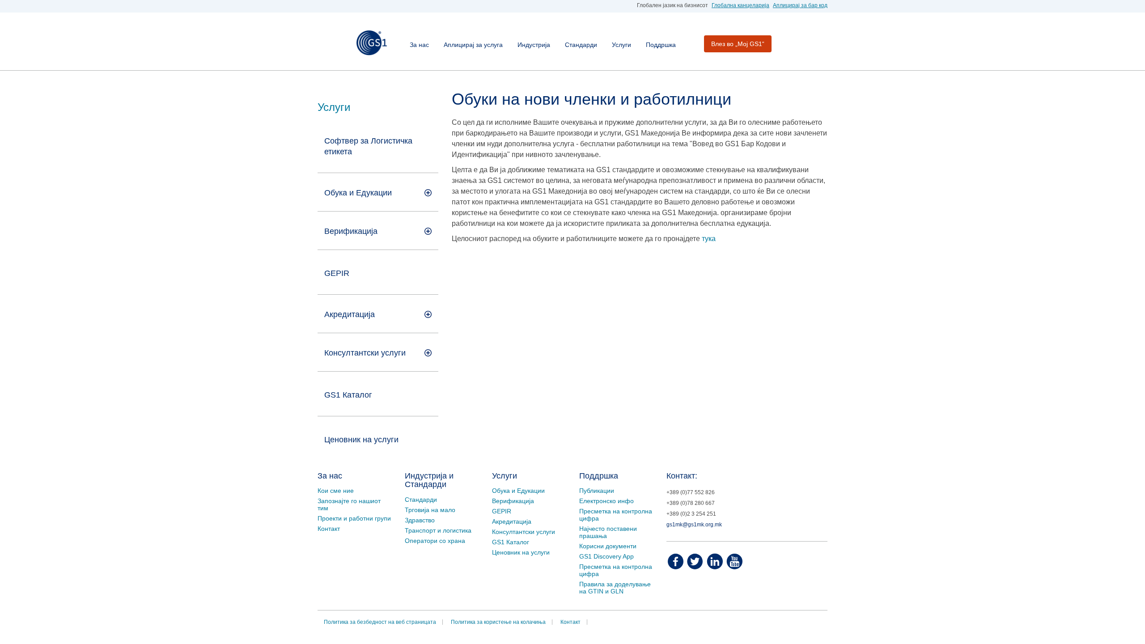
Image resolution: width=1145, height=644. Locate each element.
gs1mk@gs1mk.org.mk (694, 524)
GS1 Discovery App (606, 556)
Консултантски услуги (365, 353)
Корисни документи (607, 546)
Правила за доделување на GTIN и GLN (615, 587)
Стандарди (581, 44)
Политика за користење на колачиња (498, 622)
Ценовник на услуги (361, 439)
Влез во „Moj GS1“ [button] (737, 43)
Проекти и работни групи (354, 518)
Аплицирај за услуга (473, 44)
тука (709, 238)
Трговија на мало (430, 509)
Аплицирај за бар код (800, 5)
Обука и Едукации (518, 490)
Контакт (329, 528)
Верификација (513, 500)
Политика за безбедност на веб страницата (380, 622)
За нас (419, 44)
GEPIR (336, 273)
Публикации (596, 490)
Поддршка (661, 44)
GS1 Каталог (348, 394)
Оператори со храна (435, 540)
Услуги (621, 44)
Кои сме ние (336, 490)
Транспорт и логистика (438, 530)
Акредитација (511, 521)
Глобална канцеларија (740, 5)
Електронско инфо (606, 500)
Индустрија (533, 44)
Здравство (420, 520)
